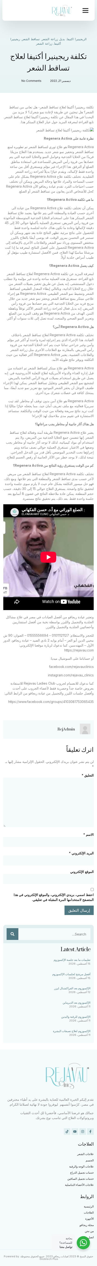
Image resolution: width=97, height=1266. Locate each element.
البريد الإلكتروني (81, 853)
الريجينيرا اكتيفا (77, 39)
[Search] (12, 934)
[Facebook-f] (90, 1131)
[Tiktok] (67, 1131)
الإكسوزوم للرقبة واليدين (75, 1016)
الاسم (88, 834)
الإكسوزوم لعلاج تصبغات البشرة (71, 1031)
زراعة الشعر (44, 44)
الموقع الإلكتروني (82, 872)
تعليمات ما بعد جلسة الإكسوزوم (72, 960)
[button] (85, 10)
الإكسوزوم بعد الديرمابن (76, 1002)
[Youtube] (75, 1131)
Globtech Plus (49, 1259)
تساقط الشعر (31, 39)
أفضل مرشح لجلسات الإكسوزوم (71, 974)
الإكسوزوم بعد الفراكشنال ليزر (72, 988)
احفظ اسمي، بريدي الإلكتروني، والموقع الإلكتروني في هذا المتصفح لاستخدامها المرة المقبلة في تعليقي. (54, 897)
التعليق (88, 775)
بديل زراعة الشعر (53, 39)
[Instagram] (82, 1131)
